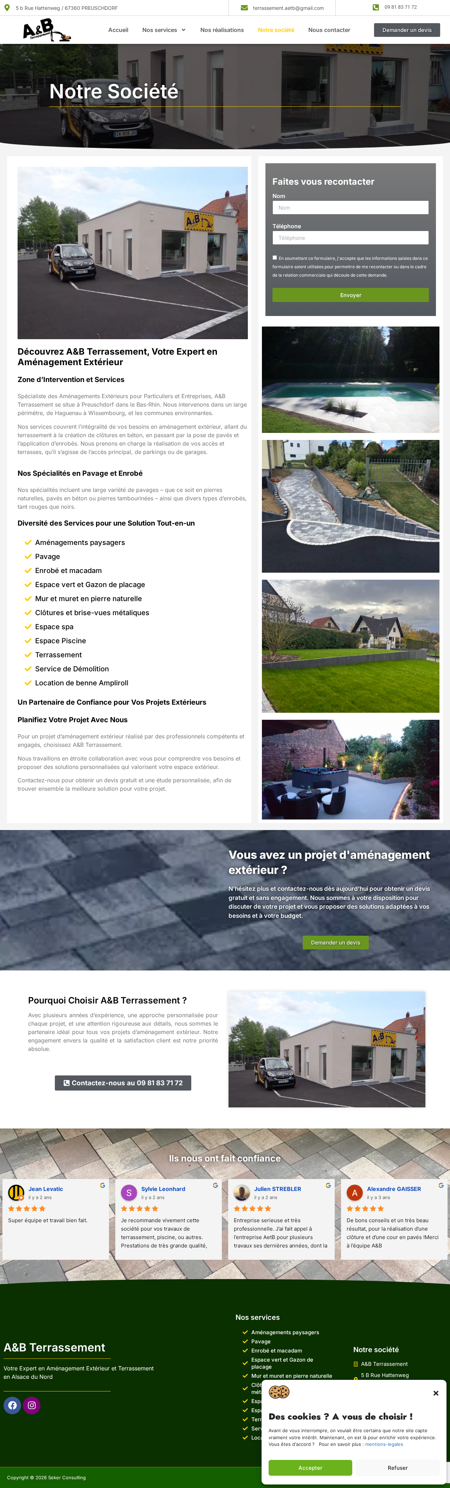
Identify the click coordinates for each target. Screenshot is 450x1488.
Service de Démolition (72, 669)
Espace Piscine (60, 641)
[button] (435, 1393)
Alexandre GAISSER (394, 1188)
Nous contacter (329, 29)
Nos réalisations (222, 29)
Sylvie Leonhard (163, 1188)
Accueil (118, 29)
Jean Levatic (45, 1188)
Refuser (398, 1467)
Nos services (159, 29)
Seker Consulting (67, 1477)
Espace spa (54, 627)
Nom (278, 196)
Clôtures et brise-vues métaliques (92, 612)
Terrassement (58, 655)
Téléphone (286, 226)
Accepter (310, 1467)
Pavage (47, 556)
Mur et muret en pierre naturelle (88, 598)
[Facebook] (12, 1405)
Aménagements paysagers (80, 542)
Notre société (276, 29)
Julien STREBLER (277, 1188)
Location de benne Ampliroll (81, 683)
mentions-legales (384, 1444)
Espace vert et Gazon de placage (90, 584)
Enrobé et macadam (68, 570)
